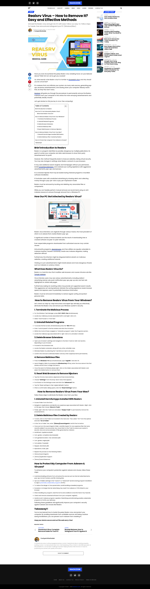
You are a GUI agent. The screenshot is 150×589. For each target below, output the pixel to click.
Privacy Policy (79, 580)
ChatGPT (60, 8)
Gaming (67, 8)
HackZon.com (76, 586)
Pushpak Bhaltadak (40, 31)
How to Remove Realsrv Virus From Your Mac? (48, 132)
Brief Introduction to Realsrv (43, 109)
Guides (84, 8)
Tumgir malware (40, 274)
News (73, 8)
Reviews (90, 8)
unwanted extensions (46, 167)
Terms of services (91, 580)
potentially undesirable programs (50, 483)
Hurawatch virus (74, 80)
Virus (78, 8)
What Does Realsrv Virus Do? (45, 113)
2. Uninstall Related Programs (45, 121)
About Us (61, 580)
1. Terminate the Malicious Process (46, 119)
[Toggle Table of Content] (65, 106)
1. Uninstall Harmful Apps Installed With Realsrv (50, 134)
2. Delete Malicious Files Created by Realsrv (49, 137)
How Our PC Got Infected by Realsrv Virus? (47, 111)
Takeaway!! (38, 142)
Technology (51, 8)
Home (55, 580)
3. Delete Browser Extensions (45, 124)
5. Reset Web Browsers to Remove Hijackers (49, 129)
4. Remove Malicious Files (44, 126)
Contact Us (99, 8)
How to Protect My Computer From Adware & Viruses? (51, 140)
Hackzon (37, 93)
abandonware (56, 249)
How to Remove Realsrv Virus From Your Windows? (49, 116)
